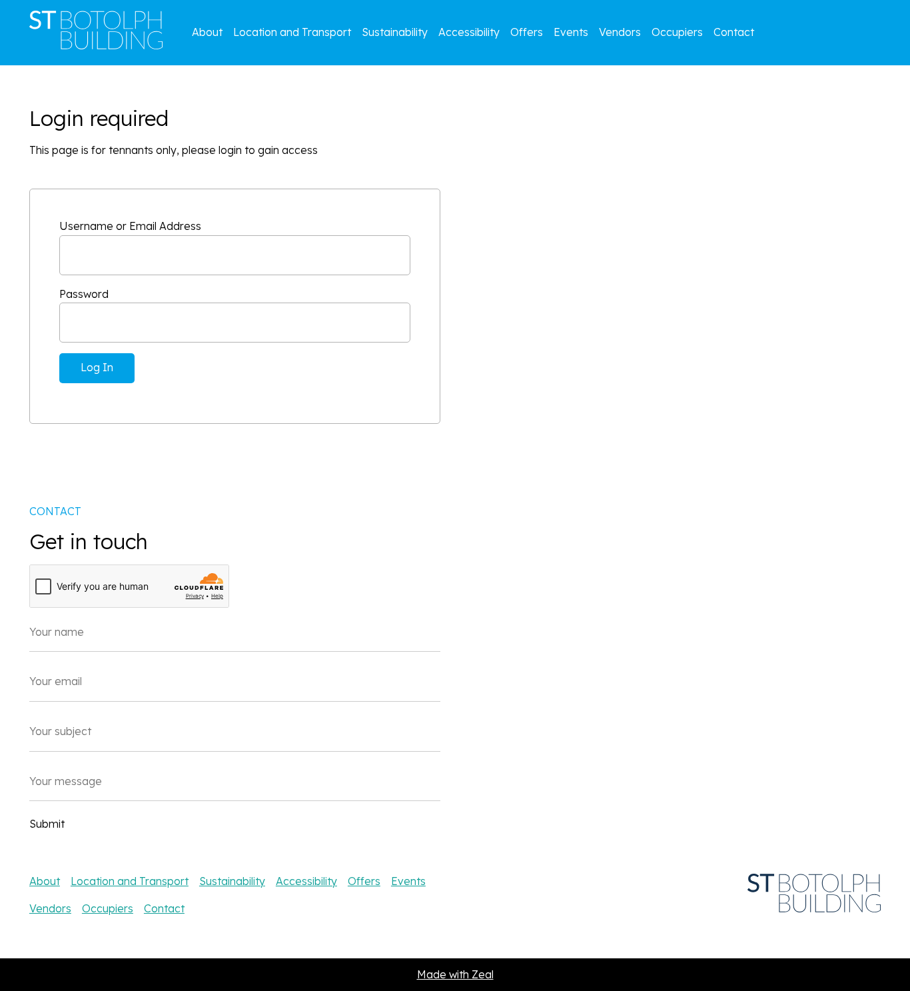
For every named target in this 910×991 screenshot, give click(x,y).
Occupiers (677, 32)
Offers (526, 32)
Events (571, 32)
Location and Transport (292, 32)
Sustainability (395, 32)
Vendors (620, 32)
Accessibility (469, 32)
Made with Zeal (455, 974)
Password (84, 294)
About (207, 32)
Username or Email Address (130, 226)
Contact (733, 32)
